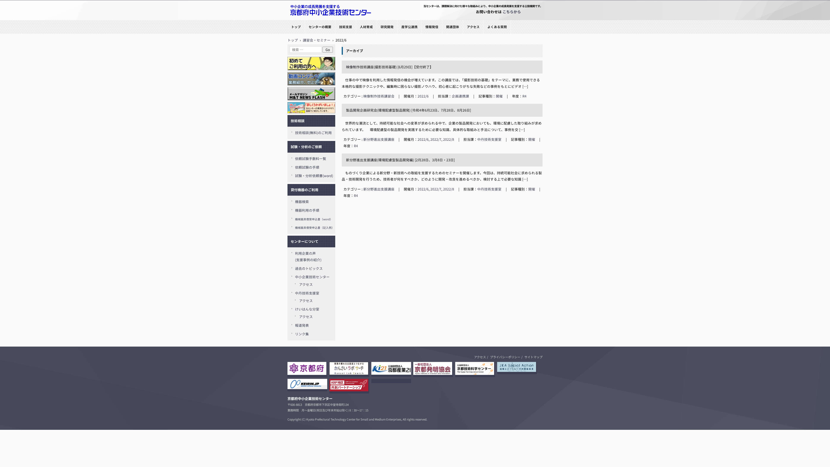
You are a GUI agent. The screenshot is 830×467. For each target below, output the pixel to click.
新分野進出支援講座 (378, 139)
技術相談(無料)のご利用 (313, 132)
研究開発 (387, 26)
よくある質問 (497, 26)
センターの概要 (320, 26)
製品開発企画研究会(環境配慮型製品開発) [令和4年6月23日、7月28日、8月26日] (408, 110)
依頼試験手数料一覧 (310, 158)
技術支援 (345, 26)
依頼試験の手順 (307, 167)
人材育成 (366, 26)
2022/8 (448, 139)
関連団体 (452, 26)
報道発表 (302, 325)
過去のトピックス (309, 268)
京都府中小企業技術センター (309, 19)
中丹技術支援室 (489, 139)
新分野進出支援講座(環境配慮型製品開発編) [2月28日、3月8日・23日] (400, 159)
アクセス (473, 26)
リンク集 (302, 333)
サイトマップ (533, 357)
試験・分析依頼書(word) (314, 175)
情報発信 (431, 26)
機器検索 (302, 201)
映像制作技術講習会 (378, 96)
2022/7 (435, 139)
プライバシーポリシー (505, 357)
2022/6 (423, 96)
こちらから (512, 11)
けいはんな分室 (307, 309)
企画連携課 (460, 96)
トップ (296, 26)
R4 (524, 96)
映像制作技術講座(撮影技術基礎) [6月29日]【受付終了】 (389, 66)
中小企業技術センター (312, 276)
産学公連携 (409, 26)
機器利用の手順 (307, 210)
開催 (499, 96)
